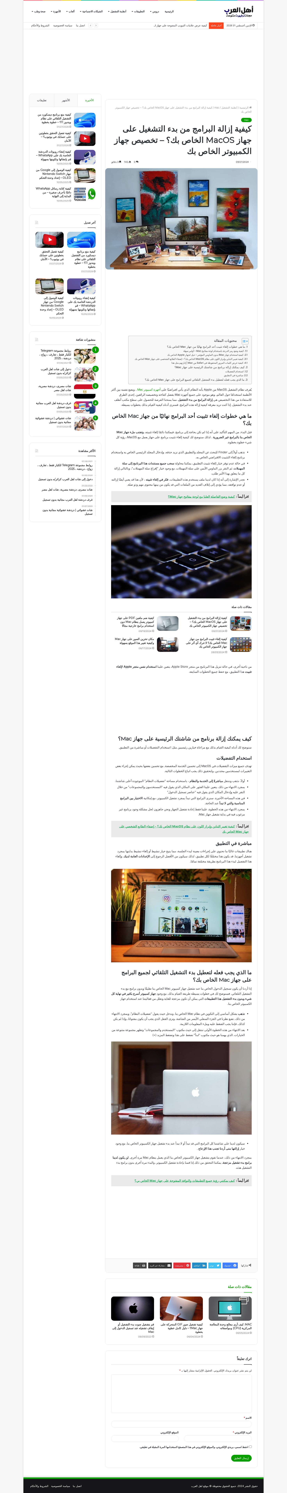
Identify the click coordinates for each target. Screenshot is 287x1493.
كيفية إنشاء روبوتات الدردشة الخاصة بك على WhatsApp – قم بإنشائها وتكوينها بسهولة (53, 155)
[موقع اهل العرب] (239, 11)
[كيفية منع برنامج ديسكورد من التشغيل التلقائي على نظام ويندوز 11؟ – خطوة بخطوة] (84, 120)
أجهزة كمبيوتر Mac (148, 389)
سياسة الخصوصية (62, 25)
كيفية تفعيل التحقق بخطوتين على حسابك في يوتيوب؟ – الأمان (55, 136)
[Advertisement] (143, 60)
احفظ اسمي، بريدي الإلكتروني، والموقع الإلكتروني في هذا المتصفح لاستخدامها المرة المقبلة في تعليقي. (193, 1447)
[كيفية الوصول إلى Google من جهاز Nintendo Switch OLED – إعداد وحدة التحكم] (84, 175)
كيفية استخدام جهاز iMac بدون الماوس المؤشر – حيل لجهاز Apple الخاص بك (205, 354)
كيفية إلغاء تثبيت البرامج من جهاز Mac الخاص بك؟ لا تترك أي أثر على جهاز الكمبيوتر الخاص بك (206, 642)
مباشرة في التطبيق (233, 375)
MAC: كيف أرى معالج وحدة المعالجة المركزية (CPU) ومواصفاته (231, 1326)
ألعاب (72, 11)
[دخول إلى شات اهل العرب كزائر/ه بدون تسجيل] (84, 374)
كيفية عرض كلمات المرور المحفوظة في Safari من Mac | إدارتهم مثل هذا (207, 362)
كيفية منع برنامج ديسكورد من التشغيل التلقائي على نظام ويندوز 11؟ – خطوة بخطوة (54, 118)
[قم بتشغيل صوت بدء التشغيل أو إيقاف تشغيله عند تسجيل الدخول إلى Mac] (132, 1309)
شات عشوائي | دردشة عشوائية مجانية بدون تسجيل (53, 420)
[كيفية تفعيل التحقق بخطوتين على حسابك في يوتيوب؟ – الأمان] (84, 138)
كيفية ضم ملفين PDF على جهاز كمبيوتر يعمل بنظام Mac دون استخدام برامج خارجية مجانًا (135, 621)
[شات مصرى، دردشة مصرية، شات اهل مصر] (84, 391)
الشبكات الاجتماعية (92, 11)
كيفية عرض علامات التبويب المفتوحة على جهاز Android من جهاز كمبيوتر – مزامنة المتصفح (157, 25)
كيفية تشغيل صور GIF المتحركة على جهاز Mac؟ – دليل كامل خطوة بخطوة (182, 1328)
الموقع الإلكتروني (169, 1432)
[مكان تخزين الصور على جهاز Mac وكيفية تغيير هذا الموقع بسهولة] (167, 644)
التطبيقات (139, 11)
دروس (155, 11)
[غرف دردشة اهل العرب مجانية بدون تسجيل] (84, 407)
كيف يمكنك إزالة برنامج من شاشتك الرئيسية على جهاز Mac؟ (210, 367)
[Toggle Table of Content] (243, 341)
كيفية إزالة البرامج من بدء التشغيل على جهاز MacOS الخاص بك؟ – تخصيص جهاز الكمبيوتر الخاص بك (207, 621)
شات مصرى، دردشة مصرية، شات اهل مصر (54, 388)
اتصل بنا (80, 25)
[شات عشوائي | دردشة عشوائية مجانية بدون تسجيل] (84, 423)
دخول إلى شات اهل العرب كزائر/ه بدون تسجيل (56, 371)
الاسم (248, 1417)
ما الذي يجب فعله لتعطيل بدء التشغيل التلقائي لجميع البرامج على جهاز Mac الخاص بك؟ (194, 379)
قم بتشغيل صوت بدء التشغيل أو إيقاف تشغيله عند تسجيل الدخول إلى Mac (133, 1328)
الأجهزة (57, 11)
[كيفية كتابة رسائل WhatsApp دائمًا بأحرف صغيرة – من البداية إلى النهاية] (84, 194)
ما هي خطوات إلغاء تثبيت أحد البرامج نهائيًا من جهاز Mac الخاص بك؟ (206, 346)
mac (216, 107)
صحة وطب (39, 11)
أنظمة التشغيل (118, 11)
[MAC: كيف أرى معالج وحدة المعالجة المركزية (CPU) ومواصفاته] (230, 1309)
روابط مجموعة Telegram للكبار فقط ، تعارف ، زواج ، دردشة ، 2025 (55, 354)
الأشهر (66, 100)
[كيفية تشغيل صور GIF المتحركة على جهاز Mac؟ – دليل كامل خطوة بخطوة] (181, 1309)
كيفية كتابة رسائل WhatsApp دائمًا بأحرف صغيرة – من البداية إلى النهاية (53, 192)
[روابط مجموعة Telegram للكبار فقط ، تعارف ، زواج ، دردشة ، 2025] (84, 356)
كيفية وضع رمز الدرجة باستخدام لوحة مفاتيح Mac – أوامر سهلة (213, 350)
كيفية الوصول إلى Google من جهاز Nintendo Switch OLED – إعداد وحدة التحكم (53, 173)
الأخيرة (89, 100)
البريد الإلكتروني (242, 1432)
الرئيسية (169, 11)
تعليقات (41, 100)
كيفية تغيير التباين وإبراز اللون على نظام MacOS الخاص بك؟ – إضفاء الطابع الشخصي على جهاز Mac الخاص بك (189, 358)
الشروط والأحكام (40, 25)
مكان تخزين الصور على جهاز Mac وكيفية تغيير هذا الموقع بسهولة (134, 641)
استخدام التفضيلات (234, 371)
